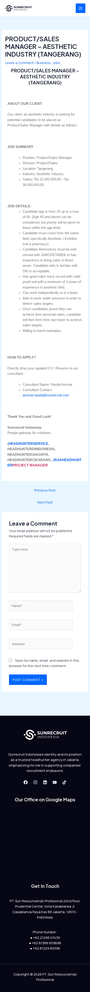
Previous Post (45, 490)
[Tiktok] (64, 782)
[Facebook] (26, 782)
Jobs (56, 62)
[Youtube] (55, 782)
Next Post (45, 502)
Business (43, 62)
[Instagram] (35, 782)
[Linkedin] (45, 782)
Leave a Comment (19, 62)
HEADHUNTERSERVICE (28, 444)
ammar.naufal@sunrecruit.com (46, 395)
